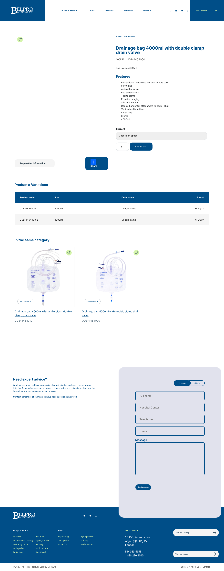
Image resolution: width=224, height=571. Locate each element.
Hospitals (182, 383)
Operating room (20, 544)
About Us (195, 566)
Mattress (17, 536)
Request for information (32, 163)
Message (141, 440)
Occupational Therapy (23, 540)
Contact (147, 10)
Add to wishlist (20, 39)
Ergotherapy (63, 536)
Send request (143, 487)
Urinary (39, 544)
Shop (92, 10)
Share (94, 166)
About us (128, 10)
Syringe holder (43, 540)
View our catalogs (182, 532)
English (184, 566)
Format (120, 129)
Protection (17, 552)
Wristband (41, 552)
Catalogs (109, 10)
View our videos (181, 554)
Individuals (196, 383)
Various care (42, 548)
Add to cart (141, 146)
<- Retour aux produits (125, 36)
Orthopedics (18, 548)
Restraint (40, 536)
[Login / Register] (188, 10)
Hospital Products (70, 10)
